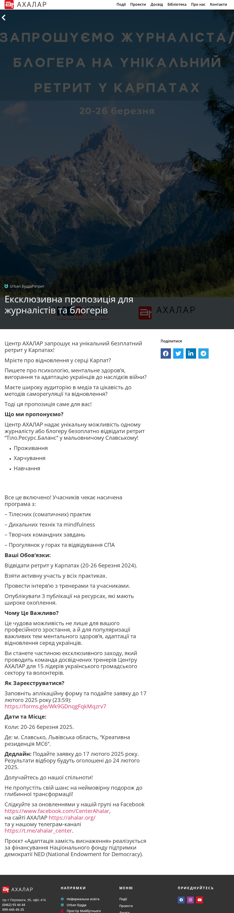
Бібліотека (177, 4)
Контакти (218, 4)
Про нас (198, 4)
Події (121, 4)
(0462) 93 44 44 (13, 904)
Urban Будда (76, 905)
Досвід (157, 4)
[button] (166, 353)
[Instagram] (190, 900)
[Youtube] (199, 900)
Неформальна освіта (83, 899)
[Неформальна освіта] (62, 898)
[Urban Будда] (62, 904)
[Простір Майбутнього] (62, 910)
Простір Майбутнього (84, 911)
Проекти (138, 4)
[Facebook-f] (181, 900)
